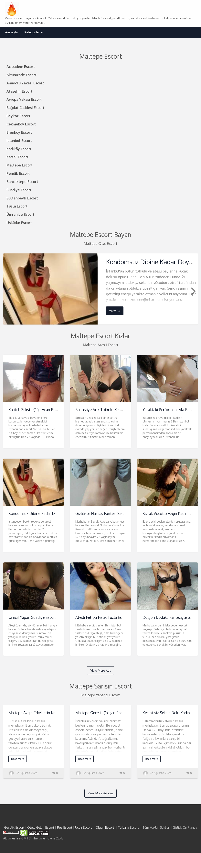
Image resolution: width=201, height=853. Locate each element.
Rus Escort (64, 827)
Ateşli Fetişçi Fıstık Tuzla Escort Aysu (106, 617)
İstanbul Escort (19, 140)
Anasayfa (11, 32)
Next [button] (193, 291)
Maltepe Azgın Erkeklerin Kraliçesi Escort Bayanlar (50, 712)
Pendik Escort (18, 173)
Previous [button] (8, 291)
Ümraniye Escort (20, 214)
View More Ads (100, 670)
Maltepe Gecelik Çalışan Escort (101, 712)
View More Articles (100, 793)
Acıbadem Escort (20, 66)
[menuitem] (11, 32)
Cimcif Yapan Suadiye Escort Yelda (37, 617)
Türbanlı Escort (128, 827)
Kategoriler (32, 32)
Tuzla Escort (16, 206)
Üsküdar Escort (19, 222)
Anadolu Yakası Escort (25, 83)
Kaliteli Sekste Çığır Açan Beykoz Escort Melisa (47, 409)
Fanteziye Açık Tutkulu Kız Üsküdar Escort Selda (115, 409)
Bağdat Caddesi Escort (25, 107)
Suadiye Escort (18, 189)
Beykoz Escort (18, 115)
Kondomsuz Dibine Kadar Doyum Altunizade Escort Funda (57, 513)
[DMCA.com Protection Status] (34, 833)
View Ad (114, 311)
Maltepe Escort (19, 165)
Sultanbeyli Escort (22, 198)
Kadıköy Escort (18, 148)
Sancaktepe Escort (22, 181)
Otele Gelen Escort (40, 827)
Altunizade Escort (21, 74)
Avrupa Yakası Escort (24, 99)
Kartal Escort (17, 157)
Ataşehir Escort (19, 91)
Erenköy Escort (19, 132)
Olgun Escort (105, 827)
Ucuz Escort (83, 827)
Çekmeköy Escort (21, 124)
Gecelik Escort (14, 827)
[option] (100, 288)
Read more (17, 758)
